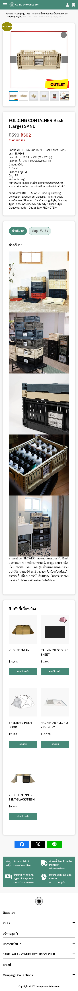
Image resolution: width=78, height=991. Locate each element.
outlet (24, 208)
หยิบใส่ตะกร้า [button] (23, 671)
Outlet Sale (35, 208)
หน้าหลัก (9, 14)
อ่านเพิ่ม (23, 744)
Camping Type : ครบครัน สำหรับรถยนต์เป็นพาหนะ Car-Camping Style (37, 15)
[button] (64, 59)
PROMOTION (50, 208)
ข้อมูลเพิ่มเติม (40, 230)
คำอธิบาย (18, 230)
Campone (14, 208)
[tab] (18, 231)
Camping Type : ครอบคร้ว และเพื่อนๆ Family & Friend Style (38, 202)
